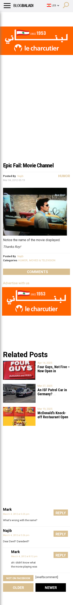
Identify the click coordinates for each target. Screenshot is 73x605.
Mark (7, 509)
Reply (61, 513)
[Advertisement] (36, 121)
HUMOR (23, 260)
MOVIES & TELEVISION (42, 260)
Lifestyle (9, 17)
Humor (26, 17)
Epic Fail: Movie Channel (28, 165)
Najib (20, 176)
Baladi (55, 17)
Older (18, 587)
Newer (51, 587)
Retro (40, 17)
